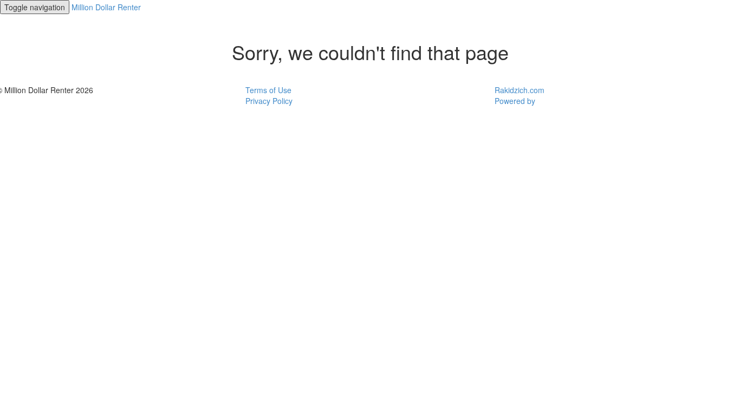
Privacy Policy (269, 100)
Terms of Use (268, 89)
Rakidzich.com (519, 89)
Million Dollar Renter (106, 7)
